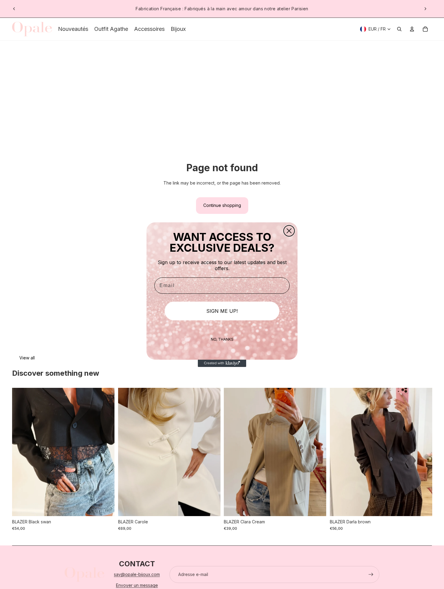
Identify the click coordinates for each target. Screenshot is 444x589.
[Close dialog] (289, 230)
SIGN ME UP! (222, 311)
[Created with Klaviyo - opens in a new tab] (222, 363)
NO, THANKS (222, 339)
